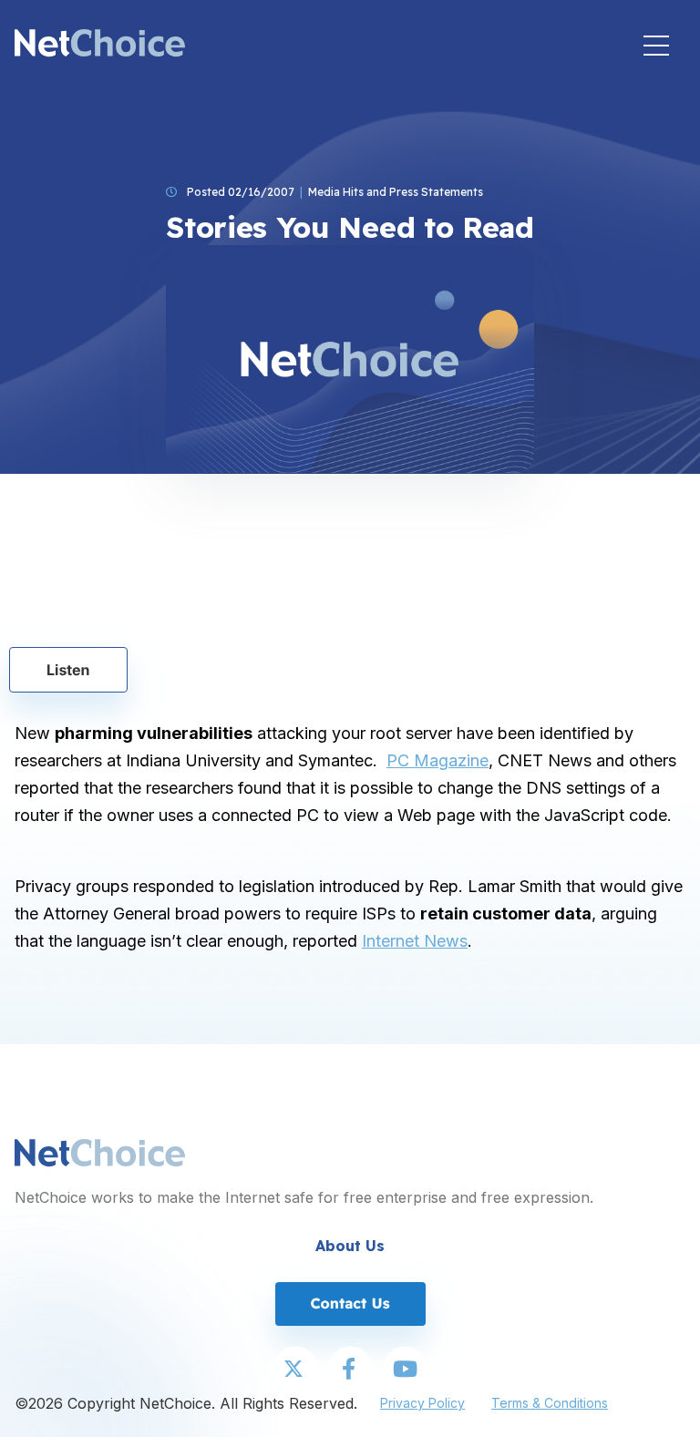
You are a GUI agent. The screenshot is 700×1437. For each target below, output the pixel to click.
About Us (350, 1246)
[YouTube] (404, 1369)
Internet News (415, 940)
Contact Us (349, 1303)
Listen (68, 670)
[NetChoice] (100, 45)
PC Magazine (437, 760)
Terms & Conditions (549, 1403)
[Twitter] (295, 1369)
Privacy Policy (422, 1403)
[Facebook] (350, 1369)
